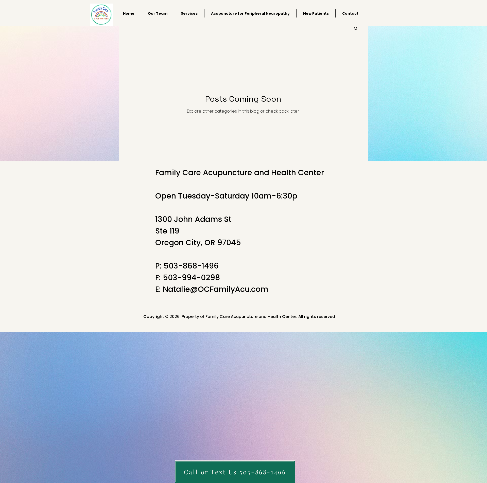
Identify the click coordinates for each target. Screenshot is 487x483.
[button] (355, 28)
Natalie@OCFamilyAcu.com (215, 289)
